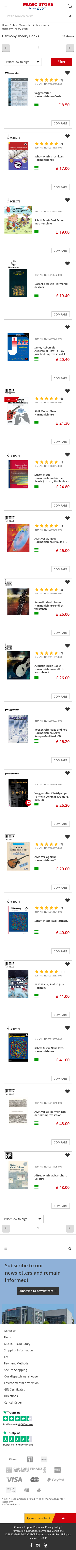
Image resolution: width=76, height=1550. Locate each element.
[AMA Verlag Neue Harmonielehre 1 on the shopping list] (67, 391)
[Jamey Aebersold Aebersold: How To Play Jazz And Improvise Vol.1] (18, 347)
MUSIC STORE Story (17, 1344)
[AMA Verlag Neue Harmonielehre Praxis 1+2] (18, 538)
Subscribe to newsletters (36, 1291)
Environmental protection (21, 1383)
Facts (7, 1337)
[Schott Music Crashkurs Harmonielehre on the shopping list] (67, 136)
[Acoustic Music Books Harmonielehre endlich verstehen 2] (18, 665)
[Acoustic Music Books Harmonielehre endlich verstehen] (18, 602)
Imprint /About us (34, 1527)
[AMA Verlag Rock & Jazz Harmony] (18, 984)
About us (10, 1331)
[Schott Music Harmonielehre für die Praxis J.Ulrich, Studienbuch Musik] (18, 474)
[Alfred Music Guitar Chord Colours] (18, 1175)
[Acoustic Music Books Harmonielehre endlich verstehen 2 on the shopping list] (67, 645)
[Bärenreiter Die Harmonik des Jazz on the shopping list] (67, 263)
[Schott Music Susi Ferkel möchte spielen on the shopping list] (67, 200)
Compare (60, 123)
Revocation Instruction (25, 1530)
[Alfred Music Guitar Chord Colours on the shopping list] (67, 1155)
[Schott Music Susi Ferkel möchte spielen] (18, 220)
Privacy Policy (52, 1527)
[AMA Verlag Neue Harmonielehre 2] (18, 856)
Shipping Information (18, 1350)
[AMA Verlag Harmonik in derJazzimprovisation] (18, 1111)
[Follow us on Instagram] (38, 1546)
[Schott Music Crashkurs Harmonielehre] (18, 156)
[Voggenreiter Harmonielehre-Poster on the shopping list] (67, 72)
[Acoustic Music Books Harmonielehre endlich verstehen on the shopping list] (67, 582)
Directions (11, 1396)
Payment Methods (16, 1363)
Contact (18, 1527)
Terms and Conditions (51, 1530)
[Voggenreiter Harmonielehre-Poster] (18, 92)
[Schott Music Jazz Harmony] (18, 920)
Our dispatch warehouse (21, 1376)
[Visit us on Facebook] (31, 1546)
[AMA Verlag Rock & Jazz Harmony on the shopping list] (67, 964)
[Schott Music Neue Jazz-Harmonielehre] (18, 1047)
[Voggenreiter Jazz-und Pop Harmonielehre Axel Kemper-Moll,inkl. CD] (18, 729)
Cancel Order (13, 1402)
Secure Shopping (15, 1370)
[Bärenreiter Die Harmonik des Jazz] (18, 283)
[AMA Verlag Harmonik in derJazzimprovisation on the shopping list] (67, 1091)
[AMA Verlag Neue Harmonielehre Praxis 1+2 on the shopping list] (67, 518)
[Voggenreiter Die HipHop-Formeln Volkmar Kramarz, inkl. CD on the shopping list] (67, 773)
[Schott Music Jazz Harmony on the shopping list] (67, 900)
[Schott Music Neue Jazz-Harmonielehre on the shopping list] (67, 1027)
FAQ (7, 1357)
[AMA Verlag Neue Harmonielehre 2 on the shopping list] (67, 836)
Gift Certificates (14, 1389)
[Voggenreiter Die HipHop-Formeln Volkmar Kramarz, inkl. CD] (18, 793)
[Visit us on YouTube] (46, 1546)
